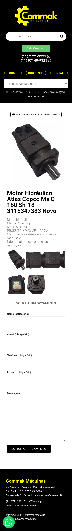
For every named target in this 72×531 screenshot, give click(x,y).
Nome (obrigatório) (18, 313)
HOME (13, 73)
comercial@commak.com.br (21, 505)
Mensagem (13, 393)
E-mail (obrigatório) (18, 334)
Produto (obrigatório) (19, 372)
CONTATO (59, 73)
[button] (9, 522)
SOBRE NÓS (36, 73)
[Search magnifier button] (62, 36)
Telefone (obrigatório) (19, 355)
